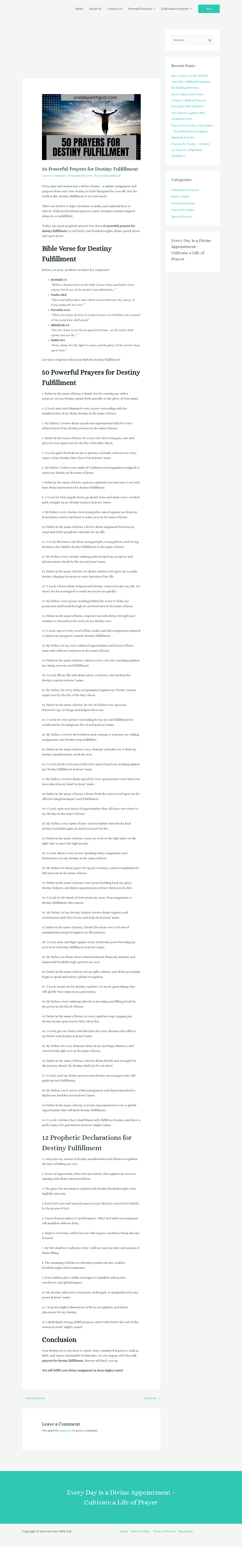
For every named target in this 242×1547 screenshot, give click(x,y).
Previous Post (34, 1398)
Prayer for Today (182, 210)
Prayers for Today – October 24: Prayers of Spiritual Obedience (190, 150)
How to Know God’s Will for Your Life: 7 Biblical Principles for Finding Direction (191, 81)
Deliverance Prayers (174, 8)
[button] (209, 9)
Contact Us (114, 8)
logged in (65, 1430)
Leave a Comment (54, 175)
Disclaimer (185, 1531)
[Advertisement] (91, 54)
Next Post (152, 1398)
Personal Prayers (140, 8)
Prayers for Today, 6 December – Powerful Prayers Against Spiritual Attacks (192, 131)
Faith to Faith (180, 196)
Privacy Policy (140, 1531)
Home (79, 8)
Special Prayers (181, 216)
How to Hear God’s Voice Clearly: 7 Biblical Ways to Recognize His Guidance (188, 100)
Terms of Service (164, 1531)
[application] (153, 8)
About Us (95, 8)
